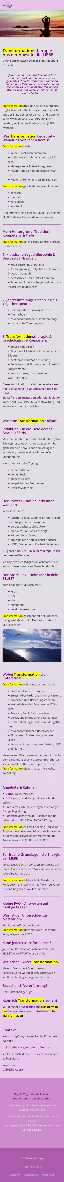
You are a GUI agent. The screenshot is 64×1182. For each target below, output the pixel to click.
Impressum (48, 1174)
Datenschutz (31, 1174)
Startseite (15, 1174)
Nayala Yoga (36, 1158)
